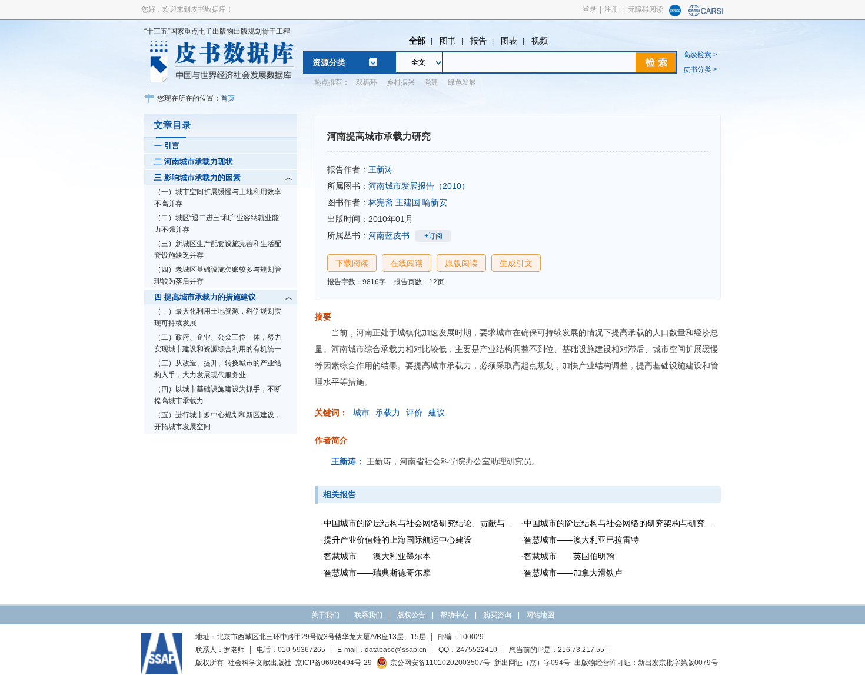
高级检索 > (700, 55)
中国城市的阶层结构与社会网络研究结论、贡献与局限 (422, 523)
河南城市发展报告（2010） (419, 186)
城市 (361, 412)
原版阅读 (461, 263)
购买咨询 (497, 615)
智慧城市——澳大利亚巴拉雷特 (581, 539)
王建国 (407, 202)
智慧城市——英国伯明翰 (569, 556)
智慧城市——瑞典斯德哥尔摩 (377, 572)
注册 (611, 9)
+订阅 (433, 236)
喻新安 (434, 202)
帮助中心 (454, 615)
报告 (478, 40)
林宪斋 (380, 202)
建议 (436, 412)
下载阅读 (351, 263)
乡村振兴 (401, 82)
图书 (448, 40)
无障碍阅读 (645, 9)
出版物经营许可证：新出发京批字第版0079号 (646, 663)
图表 (509, 40)
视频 (539, 40)
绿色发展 (462, 82)
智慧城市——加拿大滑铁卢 (573, 572)
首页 (228, 98)
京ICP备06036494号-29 (333, 663)
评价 (414, 412)
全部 (417, 40)
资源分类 (328, 62)
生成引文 (516, 263)
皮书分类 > (700, 69)
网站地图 (540, 615)
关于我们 (325, 615)
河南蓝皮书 (389, 235)
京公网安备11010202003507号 (440, 663)
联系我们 (368, 615)
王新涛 (380, 169)
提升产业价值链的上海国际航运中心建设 (398, 539)
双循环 (366, 82)
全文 (418, 62)
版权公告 (411, 615)
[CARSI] (706, 14)
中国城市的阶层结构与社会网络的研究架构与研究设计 (622, 523)
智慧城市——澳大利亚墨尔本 (377, 556)
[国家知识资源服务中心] (675, 14)
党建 (431, 82)
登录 (590, 9)
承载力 (387, 412)
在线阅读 (406, 263)
